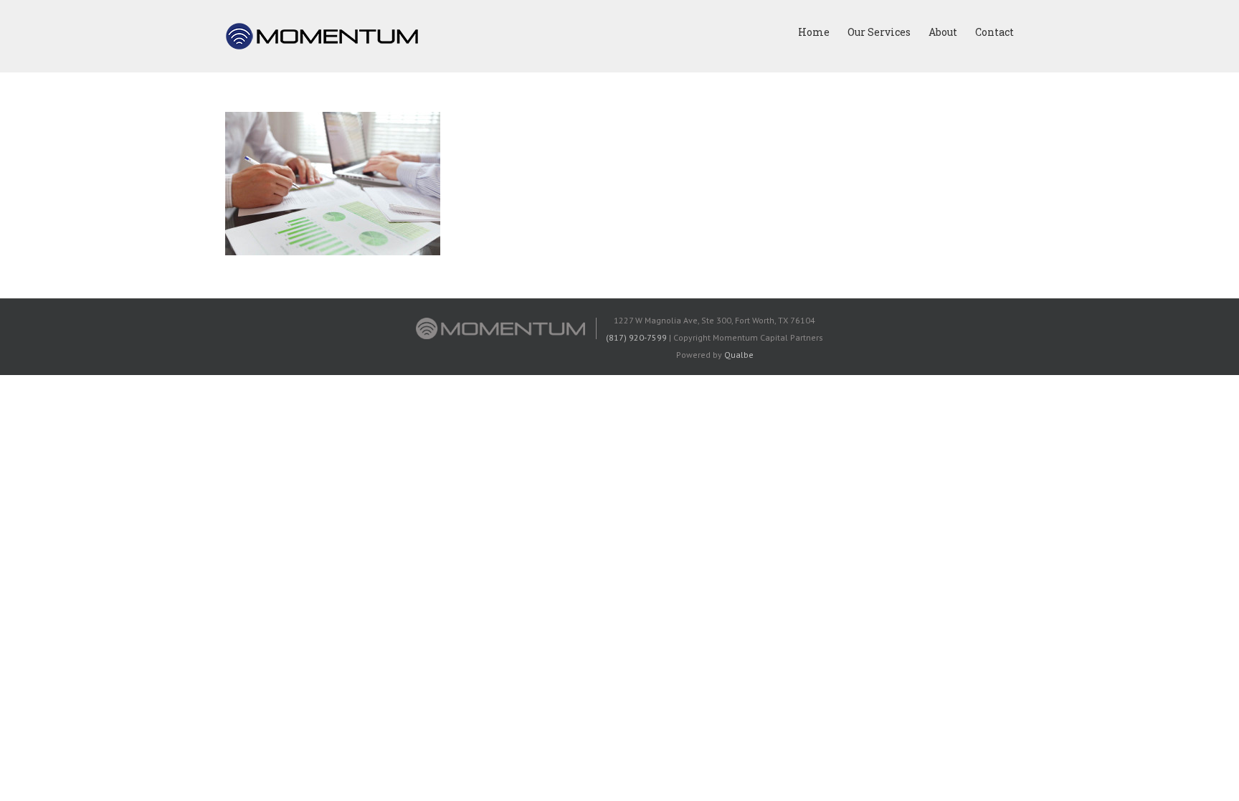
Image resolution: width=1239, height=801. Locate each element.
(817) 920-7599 (636, 337)
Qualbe (739, 354)
